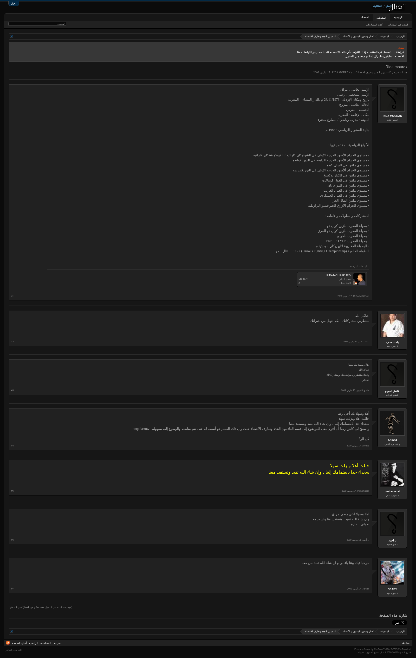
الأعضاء (365, 17)
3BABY (392, 589)
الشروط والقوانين (13, 650)
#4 (12, 446)
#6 (12, 540)
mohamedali (392, 491)
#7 (12, 589)
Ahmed (392, 440)
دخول (13, 3)
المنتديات (381, 17)
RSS (8, 643)
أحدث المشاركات (374, 24)
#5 (12, 491)
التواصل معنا (304, 52)
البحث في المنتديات (398, 24)
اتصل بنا (57, 643)
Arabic (406, 643)
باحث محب (392, 342)
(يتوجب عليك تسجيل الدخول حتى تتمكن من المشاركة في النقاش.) (40, 607)
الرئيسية (398, 17)
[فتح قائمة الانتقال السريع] (11, 36)
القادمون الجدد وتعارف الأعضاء (373, 72)
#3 (12, 390)
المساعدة (45, 643)
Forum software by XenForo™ (382, 649)
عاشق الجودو (392, 390)
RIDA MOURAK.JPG (338, 275)
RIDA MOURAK (341, 72)
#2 (12, 341)
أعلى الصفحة (19, 643)
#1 (12, 296)
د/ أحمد (392, 540)
